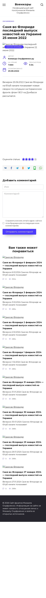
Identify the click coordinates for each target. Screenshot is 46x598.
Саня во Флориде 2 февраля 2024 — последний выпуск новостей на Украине (22, 325)
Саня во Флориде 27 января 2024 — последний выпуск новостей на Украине (22, 475)
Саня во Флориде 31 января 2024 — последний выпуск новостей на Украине (23, 385)
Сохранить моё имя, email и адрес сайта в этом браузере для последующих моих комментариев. (23, 223)
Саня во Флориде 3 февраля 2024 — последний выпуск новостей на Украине (22, 295)
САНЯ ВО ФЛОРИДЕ (14, 47)
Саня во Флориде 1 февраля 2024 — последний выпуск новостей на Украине (22, 355)
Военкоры (23, 4)
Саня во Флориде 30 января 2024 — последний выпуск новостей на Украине (22, 415)
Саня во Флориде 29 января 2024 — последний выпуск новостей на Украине (22, 445)
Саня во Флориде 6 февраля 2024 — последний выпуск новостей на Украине (22, 265)
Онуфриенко (8, 21)
